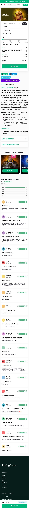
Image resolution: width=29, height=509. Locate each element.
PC (15, 47)
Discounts (4, 482)
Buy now (15, 66)
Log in (25, 4)
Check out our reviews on (14, 1)
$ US (24, 23)
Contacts (4, 487)
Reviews (4, 485)
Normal (15, 54)
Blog (3, 480)
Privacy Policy (5, 497)
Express (15, 56)
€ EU (20, 23)
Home (3, 475)
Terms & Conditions (7, 499)
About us (4, 478)
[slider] (2, 39)
